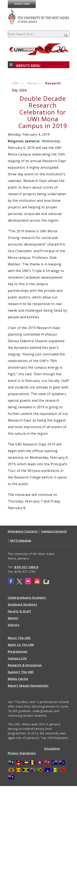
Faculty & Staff (19, 611)
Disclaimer (52, 748)
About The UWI (19, 638)
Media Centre (18, 679)
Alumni (13, 618)
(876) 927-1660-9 (26, 567)
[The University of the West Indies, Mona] (38, 16)
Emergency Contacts (23, 531)
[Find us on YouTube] (37, 583)
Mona (32, 83)
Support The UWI (21, 672)
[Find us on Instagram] (46, 583)
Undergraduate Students (27, 598)
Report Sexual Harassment (28, 686)
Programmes (17, 651)
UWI (15, 83)
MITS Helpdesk (20, 541)
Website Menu (28, 65)
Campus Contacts (54, 531)
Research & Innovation (25, 665)
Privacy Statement (22, 753)
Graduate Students (22, 604)
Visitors (14, 625)
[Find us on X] (19, 583)
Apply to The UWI (21, 645)
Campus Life (17, 658)
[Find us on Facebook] (11, 583)
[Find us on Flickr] (28, 583)
